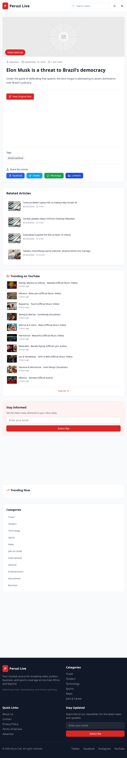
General (12, 564)
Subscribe (63, 428)
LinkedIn (76, 175)
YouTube (119, 748)
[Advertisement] (25, 459)
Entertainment (15, 571)
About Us (7, 714)
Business (13, 585)
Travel (11, 517)
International (15, 557)
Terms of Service (12, 729)
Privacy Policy (10, 724)
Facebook (17, 175)
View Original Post (22, 96)
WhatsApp (55, 175)
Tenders (12, 523)
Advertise (7, 734)
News (11, 544)
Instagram (105, 748)
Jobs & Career (15, 551)
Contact (7, 719)
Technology (14, 530)
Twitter (36, 175)
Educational (14, 578)
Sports (11, 537)
